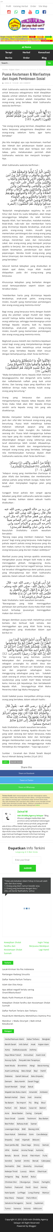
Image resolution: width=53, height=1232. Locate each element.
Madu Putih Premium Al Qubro (17, 997)
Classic (36, 1182)
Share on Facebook (26, 773)
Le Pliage (21, 1192)
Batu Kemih (20, 1081)
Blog (36, 1102)
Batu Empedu (37, 1076)
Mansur (45, 1192)
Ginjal (22, 1086)
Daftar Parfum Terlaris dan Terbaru (19, 1010)
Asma (7, 1049)
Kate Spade (10, 1192)
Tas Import (21, 1102)
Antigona (9, 1176)
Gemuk (45, 1145)
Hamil (43, 1070)
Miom (32, 1171)
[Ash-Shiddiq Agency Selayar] (26, 30)
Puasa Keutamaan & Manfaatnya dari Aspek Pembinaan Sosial (26, 76)
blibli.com (37, 1208)
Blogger (32, 1226)
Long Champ (33, 1192)
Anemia (37, 1097)
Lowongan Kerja (12, 1129)
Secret (29, 1203)
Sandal (18, 1160)
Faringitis (46, 1182)
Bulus (33, 1176)
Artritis (27, 1160)
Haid (17, 1139)
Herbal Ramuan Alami (14, 1039)
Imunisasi (38, 1166)
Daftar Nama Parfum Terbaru (16, 979)
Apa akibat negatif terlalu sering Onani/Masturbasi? (18, 991)
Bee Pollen (9, 1123)
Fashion (8, 1187)
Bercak (35, 1160)
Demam (8, 1081)
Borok (16, 1155)
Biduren (36, 1139)
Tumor (8, 1208)
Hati (30, 1097)
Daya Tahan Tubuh (13, 1055)
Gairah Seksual (21, 1076)
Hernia (44, 1187)
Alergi (32, 1065)
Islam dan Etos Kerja (12, 984)
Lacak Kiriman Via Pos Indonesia (18, 969)
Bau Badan (43, 1118)
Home (27, 47)
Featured (19, 1187)
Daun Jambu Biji (12, 1145)
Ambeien (44, 1092)
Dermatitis (9, 1166)
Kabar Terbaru (33, 1039)
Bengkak (46, 1039)
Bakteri (43, 1108)
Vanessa (17, 1208)
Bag (17, 1176)
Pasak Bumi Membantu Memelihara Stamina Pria (26, 1015)
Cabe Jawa (45, 1160)
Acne (7, 1113)
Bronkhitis (22, 1065)
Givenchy (27, 1166)
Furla (45, 1155)
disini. (38, 805)
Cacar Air (33, 1108)
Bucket (25, 1176)
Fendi (28, 1187)
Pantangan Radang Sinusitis (16, 974)
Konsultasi (28, 1055)
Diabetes (9, 1076)
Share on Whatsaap (27, 787)
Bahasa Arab (22, 1123)
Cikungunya (25, 1182)
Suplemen (38, 1203)
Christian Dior (11, 1182)
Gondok (8, 1160)
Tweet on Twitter (26, 780)
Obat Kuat (42, 1171)
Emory (36, 1145)
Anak (33, 1044)
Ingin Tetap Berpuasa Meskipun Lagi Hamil (39, 946)
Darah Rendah (11, 1086)
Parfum (8, 1108)
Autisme (39, 1150)
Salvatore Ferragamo (14, 1203)
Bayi (36, 1070)
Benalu (8, 1155)
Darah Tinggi (33, 1081)
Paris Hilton (31, 1198)
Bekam (23, 1108)
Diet (18, 1166)
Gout (35, 1187)
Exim (31, 1134)
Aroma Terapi (27, 1150)
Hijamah (26, 1139)
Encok (24, 1155)
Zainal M (22, 811)
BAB (23, 1129)
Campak (38, 1113)
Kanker (15, 1150)
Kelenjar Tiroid (11, 1171)
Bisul (43, 1102)
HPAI (7, 1150)
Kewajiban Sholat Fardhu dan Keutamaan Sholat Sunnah (13, 948)
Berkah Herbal (11, 1097)
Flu (30, 1102)
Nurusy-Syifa (10, 1060)
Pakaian (20, 1198)
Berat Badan (17, 1113)
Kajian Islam (14, 69)
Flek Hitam (35, 1155)
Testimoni (31, 1118)
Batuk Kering (43, 1065)
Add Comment (25, 83)
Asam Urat (40, 1055)
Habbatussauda (20, 1049)
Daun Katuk (10, 1134)
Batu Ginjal (26, 1070)
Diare (22, 1097)
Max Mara (9, 1198)
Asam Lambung (12, 1070)
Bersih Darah (10, 1044)
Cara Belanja (42, 1134)
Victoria (27, 1208)
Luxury (23, 1171)
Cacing (29, 1113)
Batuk (30, 1086)
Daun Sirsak (10, 1118)
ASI (15, 1108)
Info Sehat (23, 1044)
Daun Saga (26, 1145)
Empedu (8, 1139)
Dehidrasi (22, 1134)
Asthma (33, 1049)
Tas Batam (9, 1102)
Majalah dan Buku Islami (15, 1092)
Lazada (21, 1118)
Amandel (33, 1092)
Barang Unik (33, 1129)
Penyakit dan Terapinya (29, 1060)
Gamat (34, 1123)
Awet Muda (10, 1065)
